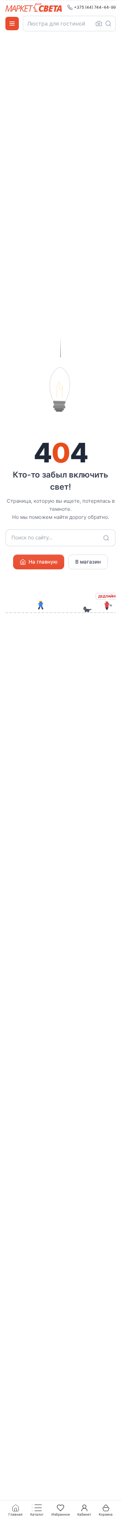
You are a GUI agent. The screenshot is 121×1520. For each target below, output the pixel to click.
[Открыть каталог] (12, 23)
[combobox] (69, 23)
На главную (43, 562)
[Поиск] (108, 23)
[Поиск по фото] (98, 23)
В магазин (88, 562)
